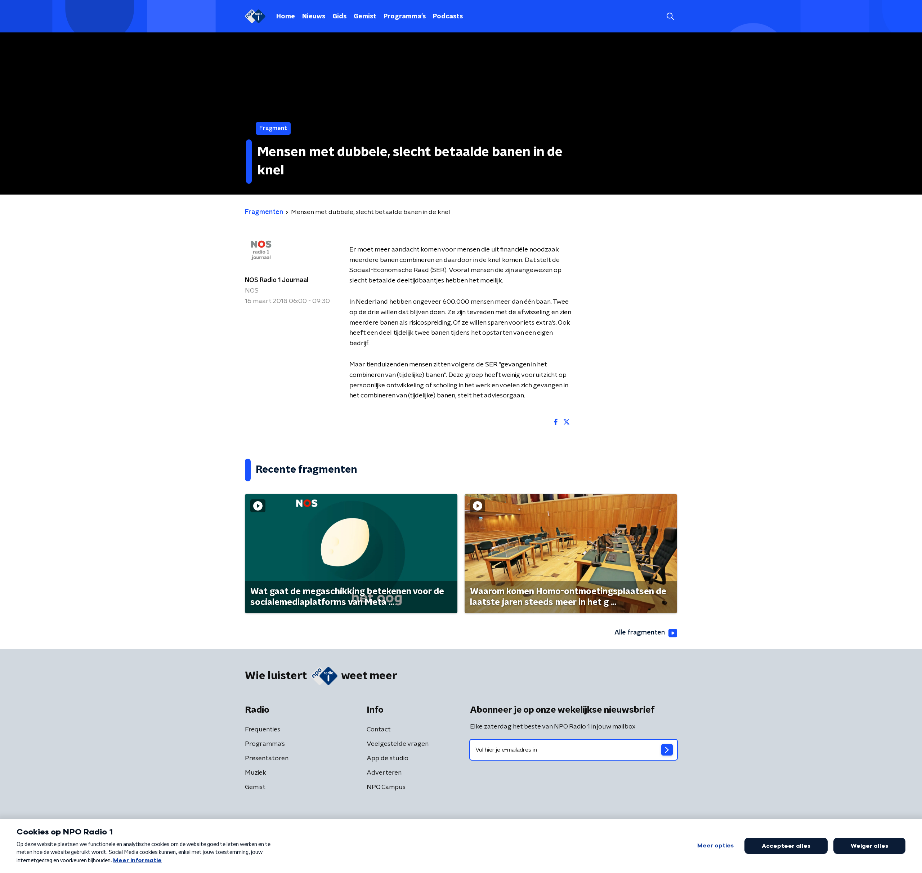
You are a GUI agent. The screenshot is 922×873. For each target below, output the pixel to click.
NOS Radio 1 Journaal (276, 280)
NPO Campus (386, 787)
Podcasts (448, 16)
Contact (379, 729)
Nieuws (313, 16)
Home (285, 16)
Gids (339, 16)
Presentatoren (266, 758)
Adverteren (384, 773)
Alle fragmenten (639, 632)
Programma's (405, 16)
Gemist (365, 16)
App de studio (387, 758)
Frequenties (262, 729)
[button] (670, 16)
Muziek (255, 773)
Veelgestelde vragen (398, 744)
